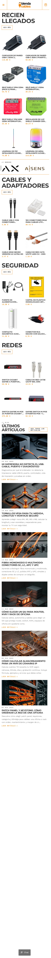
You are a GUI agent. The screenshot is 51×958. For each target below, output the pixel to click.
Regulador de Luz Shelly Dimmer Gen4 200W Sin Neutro (36, 121)
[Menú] (3, 5)
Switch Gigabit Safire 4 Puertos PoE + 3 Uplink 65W (11, 382)
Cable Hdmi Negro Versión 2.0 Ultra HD (12, 253)
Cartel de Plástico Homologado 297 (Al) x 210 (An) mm (35, 302)
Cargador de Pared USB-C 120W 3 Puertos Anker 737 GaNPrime (12, 58)
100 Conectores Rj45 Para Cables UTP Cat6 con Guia (36, 222)
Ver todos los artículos (38, 429)
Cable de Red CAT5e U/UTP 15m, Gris (35, 381)
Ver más (7, 27)
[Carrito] (45, 5)
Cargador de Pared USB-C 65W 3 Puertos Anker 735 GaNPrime (36, 57)
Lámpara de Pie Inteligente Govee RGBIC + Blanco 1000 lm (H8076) (12, 154)
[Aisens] (29, 168)
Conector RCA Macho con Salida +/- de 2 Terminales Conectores (35, 335)
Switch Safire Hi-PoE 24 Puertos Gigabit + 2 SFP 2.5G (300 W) (12, 414)
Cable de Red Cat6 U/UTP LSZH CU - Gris (35, 253)
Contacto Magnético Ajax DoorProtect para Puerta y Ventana (12, 335)
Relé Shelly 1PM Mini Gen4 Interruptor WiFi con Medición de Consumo (12, 122)
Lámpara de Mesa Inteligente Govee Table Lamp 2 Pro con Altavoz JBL (35, 154)
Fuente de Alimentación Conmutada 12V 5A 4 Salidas (12, 303)
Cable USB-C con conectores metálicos (10, 222)
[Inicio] (24, 5)
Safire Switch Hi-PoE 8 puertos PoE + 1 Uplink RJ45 (36, 414)
